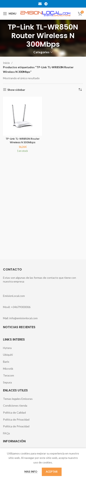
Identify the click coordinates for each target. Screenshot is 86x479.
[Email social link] (40, 4)
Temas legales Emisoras (18, 398)
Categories (41, 52)
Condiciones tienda (15, 405)
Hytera (7, 348)
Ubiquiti (8, 354)
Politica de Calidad (14, 412)
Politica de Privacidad (16, 419)
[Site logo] (45, 13)
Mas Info (31, 471)
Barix (6, 361)
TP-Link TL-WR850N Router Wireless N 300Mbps (23, 140)
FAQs (6, 433)
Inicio (6, 62)
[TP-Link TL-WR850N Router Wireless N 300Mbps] (22, 116)
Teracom (8, 375)
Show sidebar (16, 89)
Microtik (8, 368)
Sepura (7, 382)
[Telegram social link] (46, 4)
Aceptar (52, 471)
